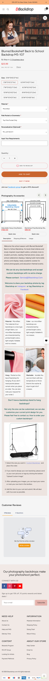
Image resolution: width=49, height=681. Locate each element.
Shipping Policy (32, 625)
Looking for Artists (8, 654)
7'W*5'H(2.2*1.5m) (10, 87)
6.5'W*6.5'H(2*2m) (29, 87)
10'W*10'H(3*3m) (10, 98)
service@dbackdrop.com (31, 277)
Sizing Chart (31, 629)
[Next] (45, 43)
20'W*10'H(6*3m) (28, 98)
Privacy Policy (31, 658)
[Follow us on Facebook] (4, 586)
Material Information (33, 621)
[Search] (8, 9)
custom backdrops (33, 463)
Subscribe (41, 603)
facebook (24, 289)
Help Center (31, 645)
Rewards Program (8, 645)
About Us (5, 621)
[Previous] (3, 43)
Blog (28, 654)
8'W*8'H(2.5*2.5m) (29, 92)
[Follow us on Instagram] (9, 586)
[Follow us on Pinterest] (14, 586)
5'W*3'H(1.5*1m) (9, 82)
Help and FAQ (6, 629)
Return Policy (31, 634)
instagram (21, 286)
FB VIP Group (6, 650)
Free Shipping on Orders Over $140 (24, 2)
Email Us (29, 650)
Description (7, 238)
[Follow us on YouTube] (19, 586)
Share (18, 67)
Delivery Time (6, 634)
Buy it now (24, 181)
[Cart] (45, 9)
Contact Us (5, 625)
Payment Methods (8, 658)
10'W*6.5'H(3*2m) (10, 92)
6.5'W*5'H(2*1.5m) (27, 82)
